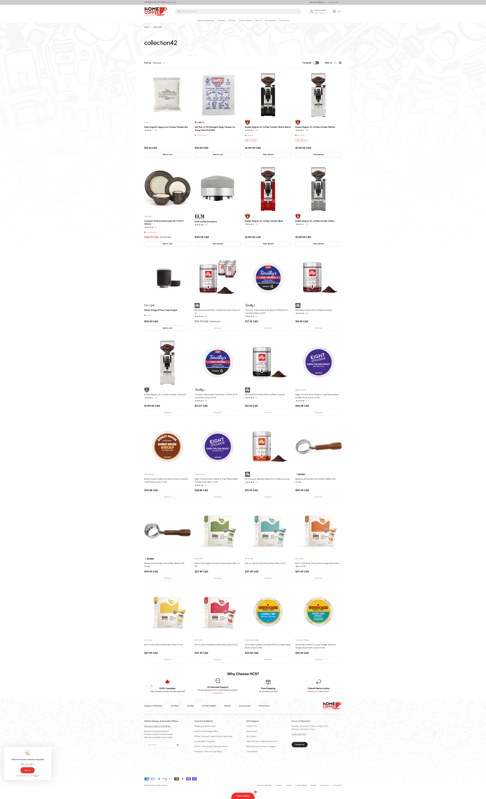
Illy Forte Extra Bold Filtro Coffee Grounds (265, 394)
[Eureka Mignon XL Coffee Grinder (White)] (318, 95)
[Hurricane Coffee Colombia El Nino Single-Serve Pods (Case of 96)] (268, 612)
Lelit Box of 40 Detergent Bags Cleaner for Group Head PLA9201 (215, 128)
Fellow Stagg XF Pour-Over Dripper (160, 310)
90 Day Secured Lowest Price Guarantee (213, 736)
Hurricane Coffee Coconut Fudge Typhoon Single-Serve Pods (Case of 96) (315, 646)
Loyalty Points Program (204, 741)
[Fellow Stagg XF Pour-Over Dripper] (167, 278)
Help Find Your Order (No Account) (262, 741)
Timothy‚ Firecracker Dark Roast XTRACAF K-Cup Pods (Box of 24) (266, 311)
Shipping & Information (205, 726)
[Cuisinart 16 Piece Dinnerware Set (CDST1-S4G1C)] (167, 188)
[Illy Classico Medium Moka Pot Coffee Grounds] (268, 446)
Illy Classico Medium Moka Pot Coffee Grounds (267, 479)
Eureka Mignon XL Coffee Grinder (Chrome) (165, 394)
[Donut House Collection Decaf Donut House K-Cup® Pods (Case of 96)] (167, 446)
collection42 (157, 27)
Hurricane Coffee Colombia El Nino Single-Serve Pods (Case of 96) (268, 646)
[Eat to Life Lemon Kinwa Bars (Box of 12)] (167, 612)
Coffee (231, 20)
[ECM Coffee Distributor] (218, 188)
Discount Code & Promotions (157, 726)
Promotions (284, 20)
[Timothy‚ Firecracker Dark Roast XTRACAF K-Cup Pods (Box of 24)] (268, 278)
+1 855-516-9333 (299, 734)
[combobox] (238, 11)
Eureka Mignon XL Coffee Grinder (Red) (264, 221)
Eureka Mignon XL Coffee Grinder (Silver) (315, 221)
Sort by (147, 63)
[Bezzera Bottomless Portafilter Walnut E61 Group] (318, 446)
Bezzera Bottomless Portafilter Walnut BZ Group (164, 564)
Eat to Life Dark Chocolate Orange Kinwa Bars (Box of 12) (317, 564)
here (315, 691)
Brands (258, 20)
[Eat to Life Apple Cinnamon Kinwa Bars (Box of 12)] (218, 531)
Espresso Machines (205, 20)
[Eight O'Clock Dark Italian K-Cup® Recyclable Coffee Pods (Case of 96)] (318, 362)
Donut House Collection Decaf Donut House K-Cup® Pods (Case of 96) (166, 480)
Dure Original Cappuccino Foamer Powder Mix (166, 127)
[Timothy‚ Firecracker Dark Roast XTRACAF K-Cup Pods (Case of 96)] (218, 362)
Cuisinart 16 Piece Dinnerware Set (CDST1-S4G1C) (164, 222)
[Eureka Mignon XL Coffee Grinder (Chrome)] (167, 362)
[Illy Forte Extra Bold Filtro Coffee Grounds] (268, 362)
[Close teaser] (255, 792)
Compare (306, 63)
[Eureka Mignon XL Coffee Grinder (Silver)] (318, 188)
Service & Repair (317, 2)
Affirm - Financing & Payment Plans (210, 746)
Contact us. (218, 693)
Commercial (252, 751)
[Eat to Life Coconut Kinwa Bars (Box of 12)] (268, 531)
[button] (337, 11)
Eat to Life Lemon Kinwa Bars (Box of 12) (163, 644)
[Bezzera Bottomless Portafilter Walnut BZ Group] (167, 531)
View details (268, 154)
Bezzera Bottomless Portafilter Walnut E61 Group (315, 480)
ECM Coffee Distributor (206, 221)
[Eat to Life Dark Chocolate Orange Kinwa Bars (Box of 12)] (318, 531)
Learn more (171, 2)
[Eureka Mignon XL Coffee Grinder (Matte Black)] (268, 95)
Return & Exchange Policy (206, 731)
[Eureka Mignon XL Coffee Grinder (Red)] (268, 188)
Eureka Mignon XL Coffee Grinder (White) (315, 127)
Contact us (299, 744)
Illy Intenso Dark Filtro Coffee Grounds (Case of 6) (217, 311)
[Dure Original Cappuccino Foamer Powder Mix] (167, 95)
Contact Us (251, 726)
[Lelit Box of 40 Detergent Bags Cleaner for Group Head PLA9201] (218, 95)
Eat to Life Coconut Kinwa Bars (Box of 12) (265, 563)
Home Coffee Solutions (159, 785)
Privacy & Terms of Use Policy (208, 751)
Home (146, 27)
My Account (251, 731)
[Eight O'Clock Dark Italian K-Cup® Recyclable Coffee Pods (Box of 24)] (218, 446)
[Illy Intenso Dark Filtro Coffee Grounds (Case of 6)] (218, 278)
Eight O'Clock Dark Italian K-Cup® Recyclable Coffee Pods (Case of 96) (316, 396)
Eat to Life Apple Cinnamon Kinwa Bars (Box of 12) (217, 564)
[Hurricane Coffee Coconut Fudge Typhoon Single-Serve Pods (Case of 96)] (318, 612)
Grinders (221, 20)
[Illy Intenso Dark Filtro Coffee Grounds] (318, 278)
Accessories (270, 20)
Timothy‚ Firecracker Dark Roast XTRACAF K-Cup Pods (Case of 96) (216, 396)
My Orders (251, 736)
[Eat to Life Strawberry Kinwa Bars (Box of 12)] (218, 612)
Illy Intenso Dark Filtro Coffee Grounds (313, 310)
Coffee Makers (245, 20)
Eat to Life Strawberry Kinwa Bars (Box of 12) (216, 644)
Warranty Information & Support (261, 746)
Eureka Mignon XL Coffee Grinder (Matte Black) (268, 127)
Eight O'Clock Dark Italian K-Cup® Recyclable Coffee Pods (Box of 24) (216, 480)
